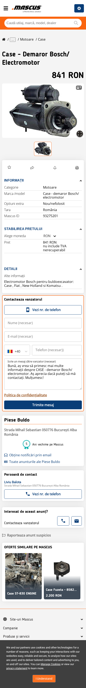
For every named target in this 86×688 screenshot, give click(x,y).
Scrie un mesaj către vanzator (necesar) (32, 361)
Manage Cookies (51, 664)
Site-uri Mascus (21, 619)
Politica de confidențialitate (25, 395)
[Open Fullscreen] (80, 134)
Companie (10, 628)
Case (42, 39)
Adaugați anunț (79, 8)
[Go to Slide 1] (43, 149)
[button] (43, 110)
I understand (44, 678)
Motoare (27, 39)
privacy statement (16, 668)
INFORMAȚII (14, 180)
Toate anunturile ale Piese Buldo (34, 461)
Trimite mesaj (43, 405)
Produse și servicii (16, 636)
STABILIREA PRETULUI (23, 229)
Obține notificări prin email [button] (30, 455)
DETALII (10, 269)
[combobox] (43, 236)
